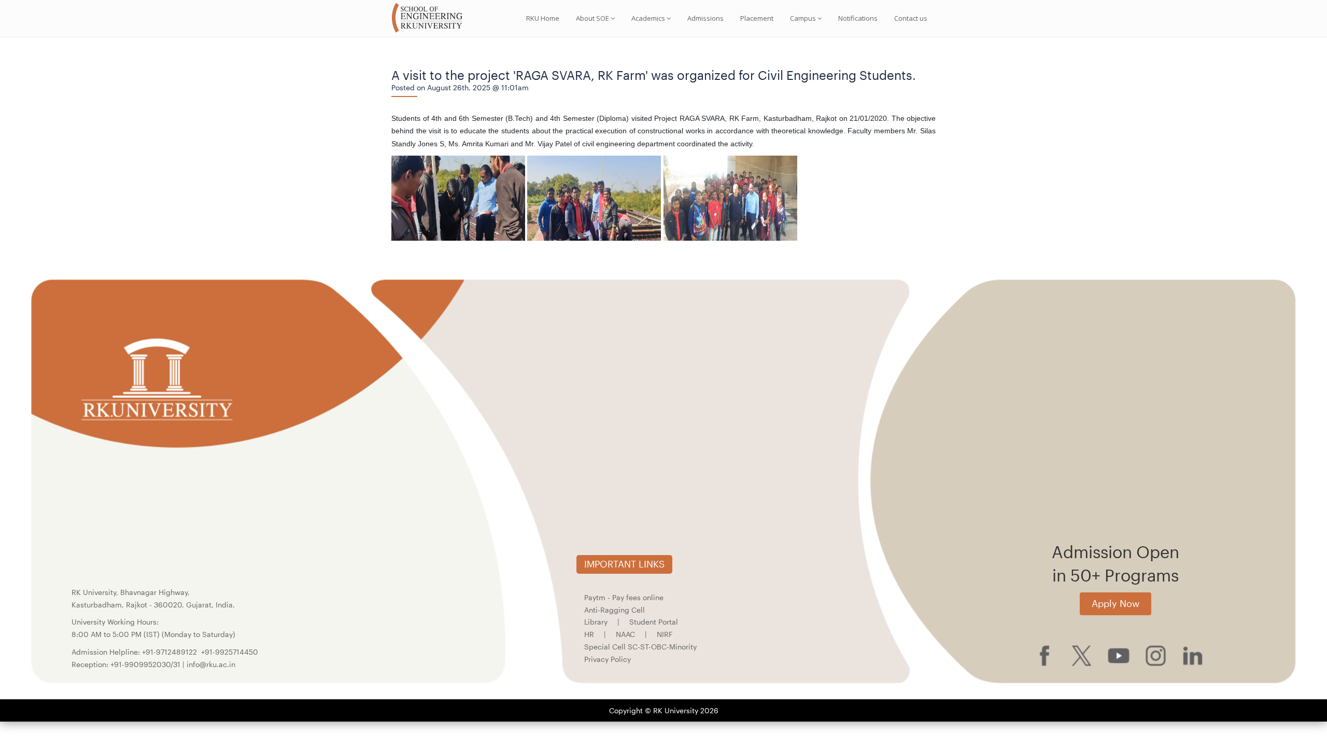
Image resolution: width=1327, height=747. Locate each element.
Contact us (910, 18)
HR (589, 634)
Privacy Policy (607, 659)
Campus (803, 18)
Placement (756, 18)
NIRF (665, 634)
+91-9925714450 (229, 651)
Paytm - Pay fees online (624, 597)
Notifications (858, 18)
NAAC (625, 634)
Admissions (705, 18)
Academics (648, 18)
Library (596, 621)
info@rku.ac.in (211, 664)
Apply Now (1115, 603)
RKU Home (542, 18)
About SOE (592, 18)
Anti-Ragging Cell (614, 609)
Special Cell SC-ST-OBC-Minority (640, 646)
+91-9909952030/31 (146, 664)
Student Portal (653, 621)
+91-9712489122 (169, 651)
